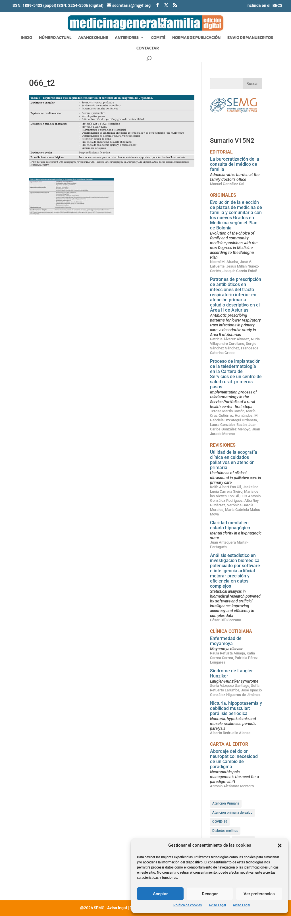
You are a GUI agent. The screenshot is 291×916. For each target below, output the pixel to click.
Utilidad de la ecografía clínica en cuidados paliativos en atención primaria (233, 459)
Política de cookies (187, 905)
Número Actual (55, 38)
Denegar (210, 893)
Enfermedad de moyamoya (226, 641)
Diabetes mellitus (225, 831)
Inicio (26, 38)
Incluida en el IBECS (264, 5)
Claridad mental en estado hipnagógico (230, 525)
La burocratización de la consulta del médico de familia (234, 164)
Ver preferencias (259, 893)
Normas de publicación (196, 38)
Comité (158, 38)
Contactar (147, 48)
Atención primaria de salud (232, 813)
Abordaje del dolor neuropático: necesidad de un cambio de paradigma (234, 759)
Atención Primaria (225, 803)
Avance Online (93, 38)
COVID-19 (219, 822)
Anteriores (127, 38)
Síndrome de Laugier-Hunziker (232, 673)
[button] (279, 845)
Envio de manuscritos (250, 38)
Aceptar (160, 893)
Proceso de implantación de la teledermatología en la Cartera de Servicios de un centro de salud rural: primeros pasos (236, 373)
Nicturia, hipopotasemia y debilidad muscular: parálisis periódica (236, 708)
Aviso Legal (217, 905)
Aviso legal (117, 907)
